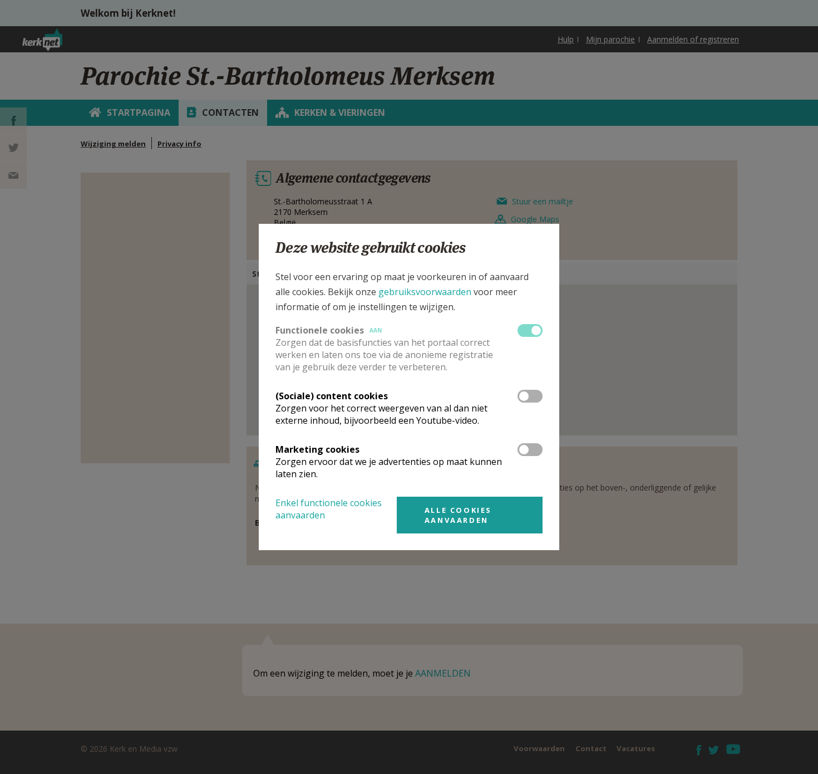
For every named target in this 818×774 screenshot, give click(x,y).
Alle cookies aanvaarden (458, 515)
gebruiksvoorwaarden (424, 292)
